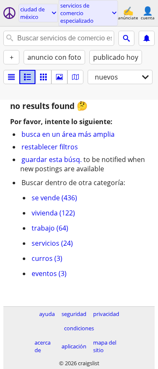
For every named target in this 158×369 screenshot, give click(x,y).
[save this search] (147, 38)
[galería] (59, 77)
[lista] (11, 77)
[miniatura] (27, 77)
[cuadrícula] (43, 77)
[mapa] (75, 77)
